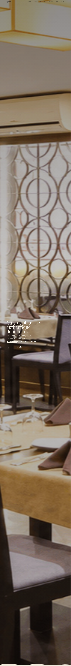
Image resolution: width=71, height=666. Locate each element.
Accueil (29, 1)
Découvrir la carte (11, 341)
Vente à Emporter (42, 1)
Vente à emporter (33, 341)
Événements (50, 1)
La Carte (35, 1)
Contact (62, 1)
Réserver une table (23, 341)
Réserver (56, 1)
